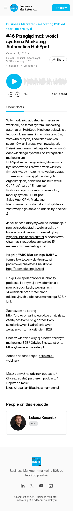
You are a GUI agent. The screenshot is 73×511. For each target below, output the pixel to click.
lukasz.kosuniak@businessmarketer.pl (32, 388)
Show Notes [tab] (15, 107)
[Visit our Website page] (51, 486)
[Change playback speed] (26, 94)
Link (9, 301)
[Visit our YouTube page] (41, 486)
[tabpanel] (36, 256)
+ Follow (61, 7)
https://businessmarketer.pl (25, 347)
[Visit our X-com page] (32, 486)
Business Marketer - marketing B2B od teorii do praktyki (31, 7)
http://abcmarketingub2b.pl (25, 269)
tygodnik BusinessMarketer (25, 237)
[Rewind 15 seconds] (11, 94)
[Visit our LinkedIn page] (23, 486)
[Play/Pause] (14, 81)
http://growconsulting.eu (23, 315)
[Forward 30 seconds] (18, 94)
